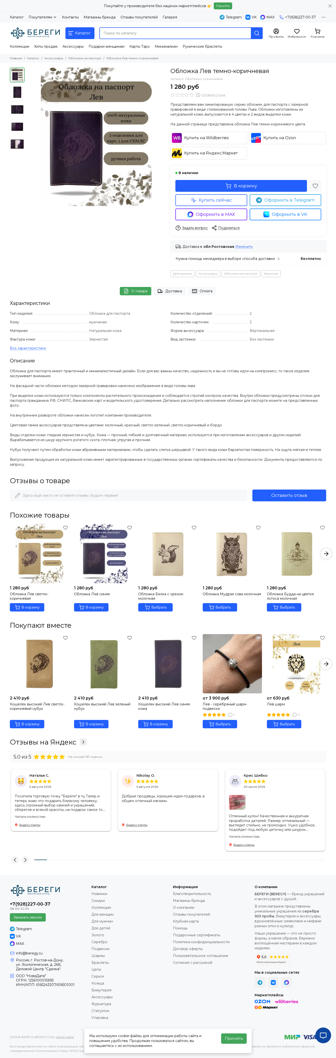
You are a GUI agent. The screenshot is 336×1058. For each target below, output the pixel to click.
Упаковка (100, 1017)
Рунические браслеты (202, 46)
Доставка (173, 291)
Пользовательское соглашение (200, 956)
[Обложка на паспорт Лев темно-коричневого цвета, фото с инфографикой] (96, 137)
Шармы (98, 956)
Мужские (271, 273)
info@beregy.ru (29, 953)
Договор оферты (188, 949)
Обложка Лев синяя (92, 594)
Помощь (180, 928)
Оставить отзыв (289, 495)
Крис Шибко (256, 775)
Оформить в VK (289, 214)
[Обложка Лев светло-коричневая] (39, 553)
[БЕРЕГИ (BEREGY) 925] (35, 33)
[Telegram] (260, 982)
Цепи (96, 969)
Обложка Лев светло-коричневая (29, 596)
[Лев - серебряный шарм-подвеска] (232, 663)
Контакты (70, 17)
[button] (29, 137)
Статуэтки (100, 1011)
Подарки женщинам (106, 46)
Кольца (98, 983)
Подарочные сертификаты (196, 935)
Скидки (98, 900)
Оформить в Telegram (289, 200)
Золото (98, 935)
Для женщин (103, 914)
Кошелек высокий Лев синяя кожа (164, 706)
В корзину (245, 186)
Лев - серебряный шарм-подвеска (225, 706)
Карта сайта (65, 1037)
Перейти (223, 6)
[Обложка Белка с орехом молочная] (168, 553)
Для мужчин (182, 273)
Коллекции (19, 46)
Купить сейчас (215, 200)
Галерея (170, 17)
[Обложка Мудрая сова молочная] (232, 553)
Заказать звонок (28, 917)
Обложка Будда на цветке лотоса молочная (290, 596)
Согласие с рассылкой (192, 962)
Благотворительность (192, 894)
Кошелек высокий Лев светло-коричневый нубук (37, 706)
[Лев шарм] (296, 663)
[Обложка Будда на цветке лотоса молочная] (296, 553)
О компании (183, 907)
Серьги (98, 976)
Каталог (17, 17)
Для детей (101, 928)
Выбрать (159, 607)
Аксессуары (73, 46)
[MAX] (286, 982)
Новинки (99, 894)
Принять (234, 1038)
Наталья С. (39, 775)
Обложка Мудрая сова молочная (232, 594)
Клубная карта (186, 921)
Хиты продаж (46, 46)
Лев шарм (276, 704)
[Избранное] (315, 186)
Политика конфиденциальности (201, 942)
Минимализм (166, 46)
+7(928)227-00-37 (300, 17)
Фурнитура (101, 1004)
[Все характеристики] (28, 348)
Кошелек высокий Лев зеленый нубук (102, 706)
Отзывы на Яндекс (43, 742)
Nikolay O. (146, 775)
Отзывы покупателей (139, 17)
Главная (16, 58)
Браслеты (100, 962)
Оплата (206, 291)
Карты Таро (139, 46)
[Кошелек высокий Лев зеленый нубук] (103, 663)
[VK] (273, 982)
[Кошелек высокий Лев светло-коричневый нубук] (39, 663)
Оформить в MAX (215, 214)
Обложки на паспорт (84, 58)
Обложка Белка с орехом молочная (160, 596)
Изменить (244, 247)
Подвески (100, 949)
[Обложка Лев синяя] (103, 553)
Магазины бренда (100, 17)
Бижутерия (101, 990)
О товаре (139, 291)
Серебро (99, 942)
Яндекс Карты (29, 825)
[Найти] (257, 33)
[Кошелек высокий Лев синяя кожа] (168, 663)
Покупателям (40, 17)
